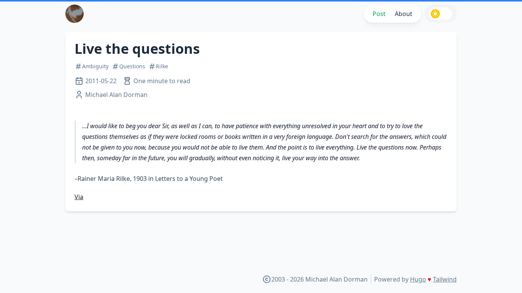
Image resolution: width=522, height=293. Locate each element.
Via (79, 197)
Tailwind (445, 279)
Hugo (418, 279)
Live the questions (137, 48)
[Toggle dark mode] (441, 14)
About (403, 14)
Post (379, 14)
